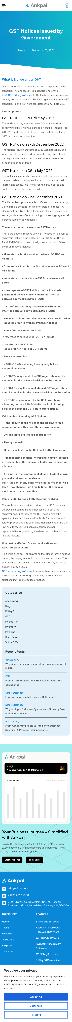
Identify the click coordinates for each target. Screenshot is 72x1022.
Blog (7, 606)
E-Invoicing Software (47, 921)
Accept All (36, 996)
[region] (36, 993)
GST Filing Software (47, 954)
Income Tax (11, 621)
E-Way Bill (10, 611)
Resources (8, 951)
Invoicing (10, 632)
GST (7, 616)
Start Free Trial (12, 860)
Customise (36, 1005)
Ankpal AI (7, 945)
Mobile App (8, 939)
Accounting (11, 601)
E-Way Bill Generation (48, 960)
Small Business (13, 637)
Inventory (10, 626)
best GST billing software (17, 95)
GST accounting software (17, 571)
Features (7, 933)
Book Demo (34, 860)
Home (5, 921)
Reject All (36, 1014)
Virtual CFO (11, 642)
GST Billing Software (47, 937)
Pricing (6, 927)
